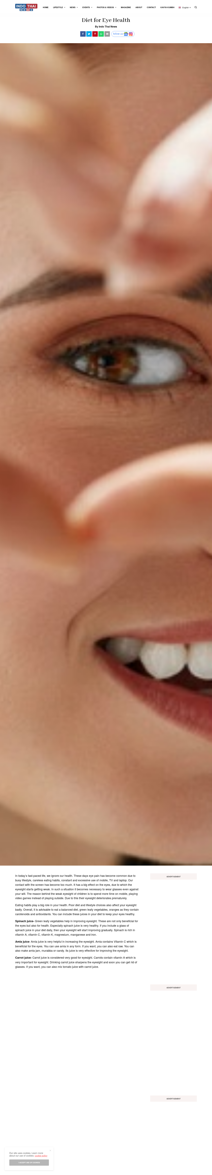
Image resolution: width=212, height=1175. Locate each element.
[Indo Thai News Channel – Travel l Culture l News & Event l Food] (26, 7)
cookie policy (41, 1155)
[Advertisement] (173, 930)
